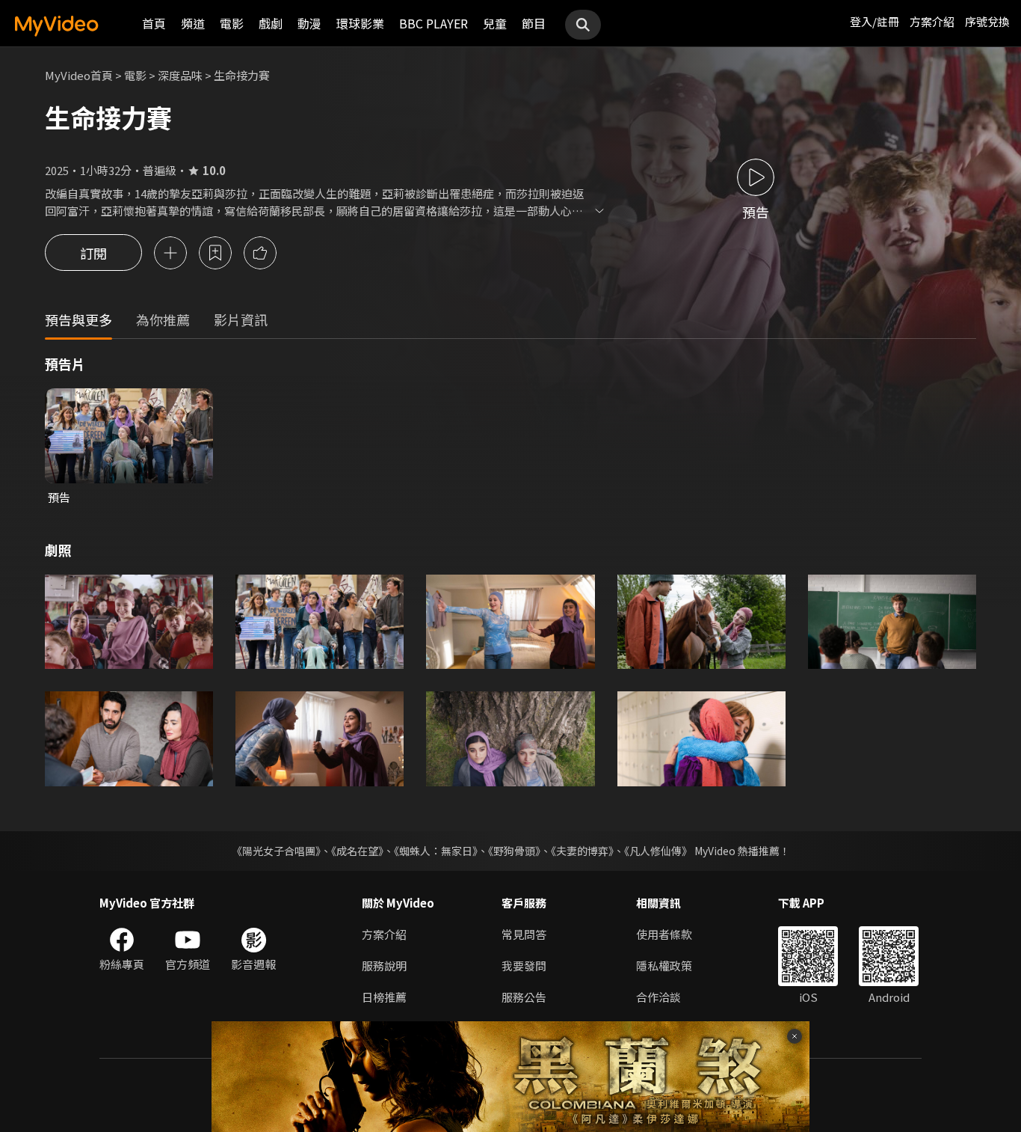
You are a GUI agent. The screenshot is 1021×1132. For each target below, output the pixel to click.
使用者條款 (664, 934)
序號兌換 (987, 21)
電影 (232, 23)
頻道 (193, 23)
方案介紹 (932, 21)
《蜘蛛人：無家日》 (436, 850)
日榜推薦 (384, 997)
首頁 (154, 23)
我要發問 (524, 965)
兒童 (495, 23)
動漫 (309, 23)
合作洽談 (658, 997)
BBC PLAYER (433, 23)
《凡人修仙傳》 (658, 850)
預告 (59, 497)
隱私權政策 (664, 965)
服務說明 (384, 965)
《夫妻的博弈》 (582, 850)
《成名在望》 (357, 850)
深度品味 (180, 75)
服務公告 (524, 997)
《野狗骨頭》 (514, 850)
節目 (534, 23)
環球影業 (360, 23)
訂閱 (93, 253)
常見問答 (524, 934)
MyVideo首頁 (79, 75)
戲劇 (271, 23)
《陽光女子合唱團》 (276, 850)
